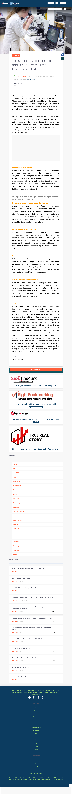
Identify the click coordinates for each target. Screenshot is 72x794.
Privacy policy (36, 730)
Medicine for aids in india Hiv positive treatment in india (29, 657)
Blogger (14, 572)
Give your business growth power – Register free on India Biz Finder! (36, 420)
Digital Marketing (18, 520)
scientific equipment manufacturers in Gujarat (37, 106)
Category (16, 55)
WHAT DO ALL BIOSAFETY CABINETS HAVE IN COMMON (28, 569)
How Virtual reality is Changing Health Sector (25, 588)
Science (15, 554)
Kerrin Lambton (23, 76)
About (36, 708)
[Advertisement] (36, 148)
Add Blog (36, 749)
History (15, 464)
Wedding (15, 524)
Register (36, 763)
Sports (15, 468)
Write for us (36, 716)
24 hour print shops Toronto (20, 667)
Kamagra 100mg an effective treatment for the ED (27, 638)
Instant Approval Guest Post (30, 779)
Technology (16, 481)
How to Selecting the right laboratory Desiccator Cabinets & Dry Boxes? (31, 628)
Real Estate (16, 528)
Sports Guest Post (17, 779)
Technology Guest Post (25, 777)
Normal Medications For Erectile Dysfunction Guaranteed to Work (31, 618)
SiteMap (36, 766)
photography (17, 485)
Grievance (36, 713)
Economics (16, 550)
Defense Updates (18, 503)
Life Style (16, 473)
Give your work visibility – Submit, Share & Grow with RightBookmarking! (36, 405)
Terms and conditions (36, 727)
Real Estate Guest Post (48, 777)
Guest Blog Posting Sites (57, 779)
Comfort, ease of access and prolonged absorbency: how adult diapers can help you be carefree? (33, 607)
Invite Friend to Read (36, 369)
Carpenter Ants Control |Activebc (22, 677)
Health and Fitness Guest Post (17, 781)
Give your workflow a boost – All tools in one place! (36, 386)
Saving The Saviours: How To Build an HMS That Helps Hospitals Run (32, 597)
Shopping (16, 546)
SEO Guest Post (37, 777)
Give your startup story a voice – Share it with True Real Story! (36, 449)
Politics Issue (17, 490)
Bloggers (36, 746)
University (16, 541)
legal (36, 733)
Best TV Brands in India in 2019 (21, 578)
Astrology (16, 498)
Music (15, 533)
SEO (14, 516)
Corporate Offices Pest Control (21, 648)
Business (16, 507)
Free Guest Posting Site (44, 779)
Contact (36, 710)
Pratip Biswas (16, 600)
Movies (15, 494)
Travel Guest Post (13, 777)
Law (14, 537)
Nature (15, 477)
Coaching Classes (18, 511)
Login (36, 760)
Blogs (36, 743)
